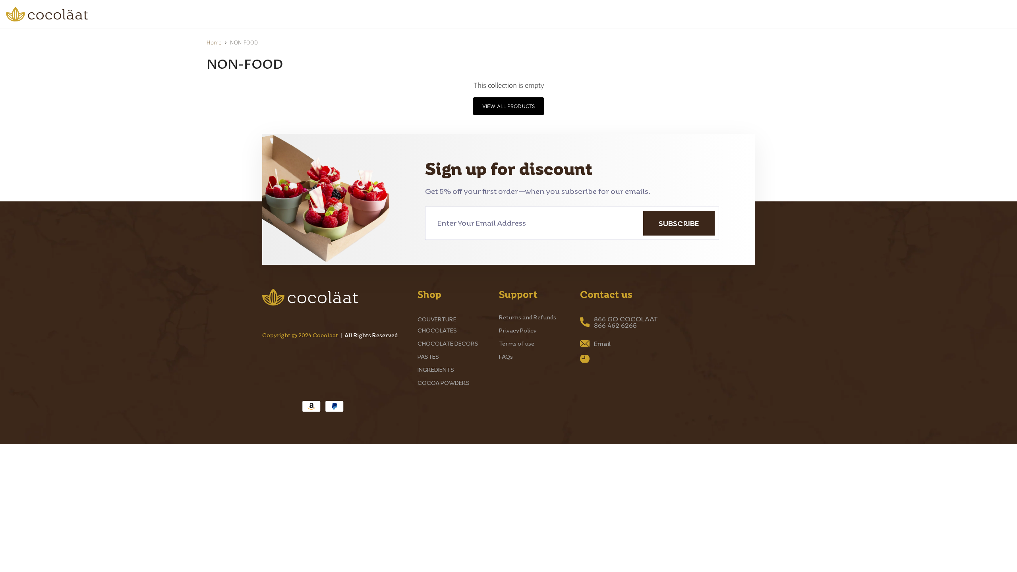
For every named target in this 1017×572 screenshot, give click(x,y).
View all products (508, 106)
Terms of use (516, 343)
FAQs (506, 356)
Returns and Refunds (527, 317)
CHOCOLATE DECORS (172, 14)
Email (602, 344)
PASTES (246, 14)
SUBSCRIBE (679, 223)
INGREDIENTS (305, 14)
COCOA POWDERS (384, 14)
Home (214, 42)
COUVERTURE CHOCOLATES (63, 14)
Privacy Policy (518, 330)
